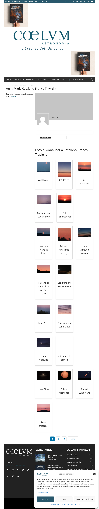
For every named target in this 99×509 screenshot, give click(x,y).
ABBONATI (55, 80)
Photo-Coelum (72, 455)
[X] (88, 1)
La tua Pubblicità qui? (19, 1)
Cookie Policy (55, 504)
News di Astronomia (74, 462)
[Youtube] (91, 1)
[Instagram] (69, 1)
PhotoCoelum (19, 80)
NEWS (9, 80)
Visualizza (45, 137)
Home (7, 85)
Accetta (45, 499)
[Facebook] (65, 1)
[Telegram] (80, 1)
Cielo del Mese (72, 466)
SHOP (64, 80)
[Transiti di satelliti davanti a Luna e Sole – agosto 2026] (40, 468)
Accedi (7, 1)
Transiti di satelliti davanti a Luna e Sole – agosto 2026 (55, 467)
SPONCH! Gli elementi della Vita (54, 456)
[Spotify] (76, 1)
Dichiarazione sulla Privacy (71, 504)
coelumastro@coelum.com (15, 465)
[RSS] (73, 1)
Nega (64, 499)
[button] (94, 474)
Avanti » (73, 439)
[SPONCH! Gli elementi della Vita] (40, 458)
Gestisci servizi (43, 492)
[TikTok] (84, 1)
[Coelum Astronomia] (41, 39)
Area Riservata (78, 80)
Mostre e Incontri (73, 458)
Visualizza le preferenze (84, 499)
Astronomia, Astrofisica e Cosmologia (80, 469)
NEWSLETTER (33, 1)
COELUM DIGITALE (42, 80)
